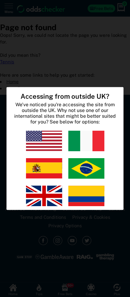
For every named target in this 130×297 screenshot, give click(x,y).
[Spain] (44, 168)
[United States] (44, 141)
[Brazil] (86, 168)
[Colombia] (86, 196)
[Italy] (86, 141)
